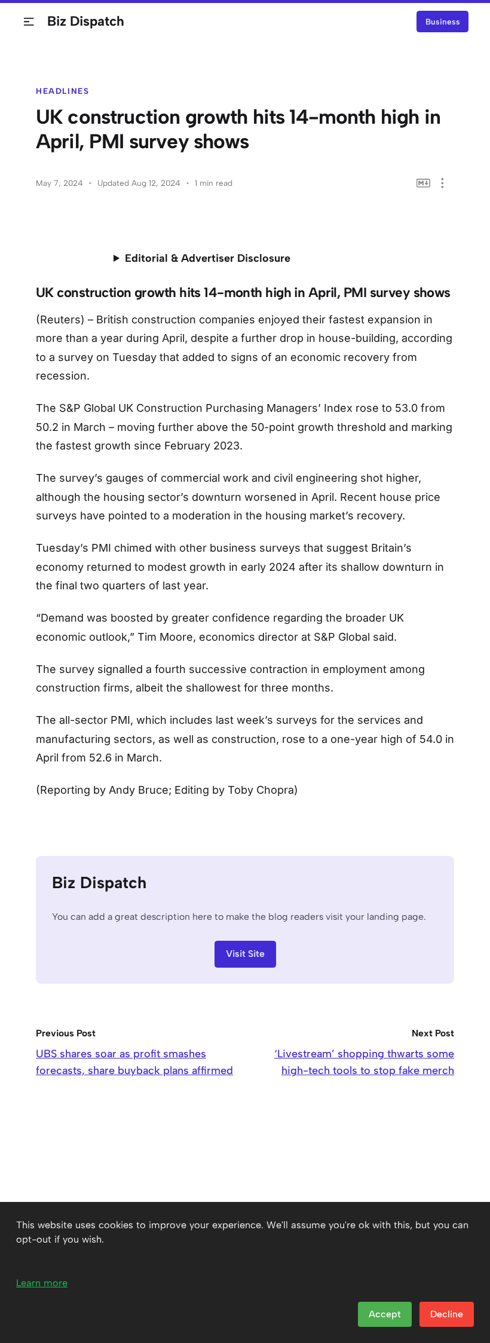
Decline (446, 1314)
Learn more (42, 1283)
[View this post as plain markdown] (423, 183)
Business (442, 21)
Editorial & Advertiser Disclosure (207, 258)
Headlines (63, 91)
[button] (29, 21)
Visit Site (245, 953)
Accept (385, 1314)
